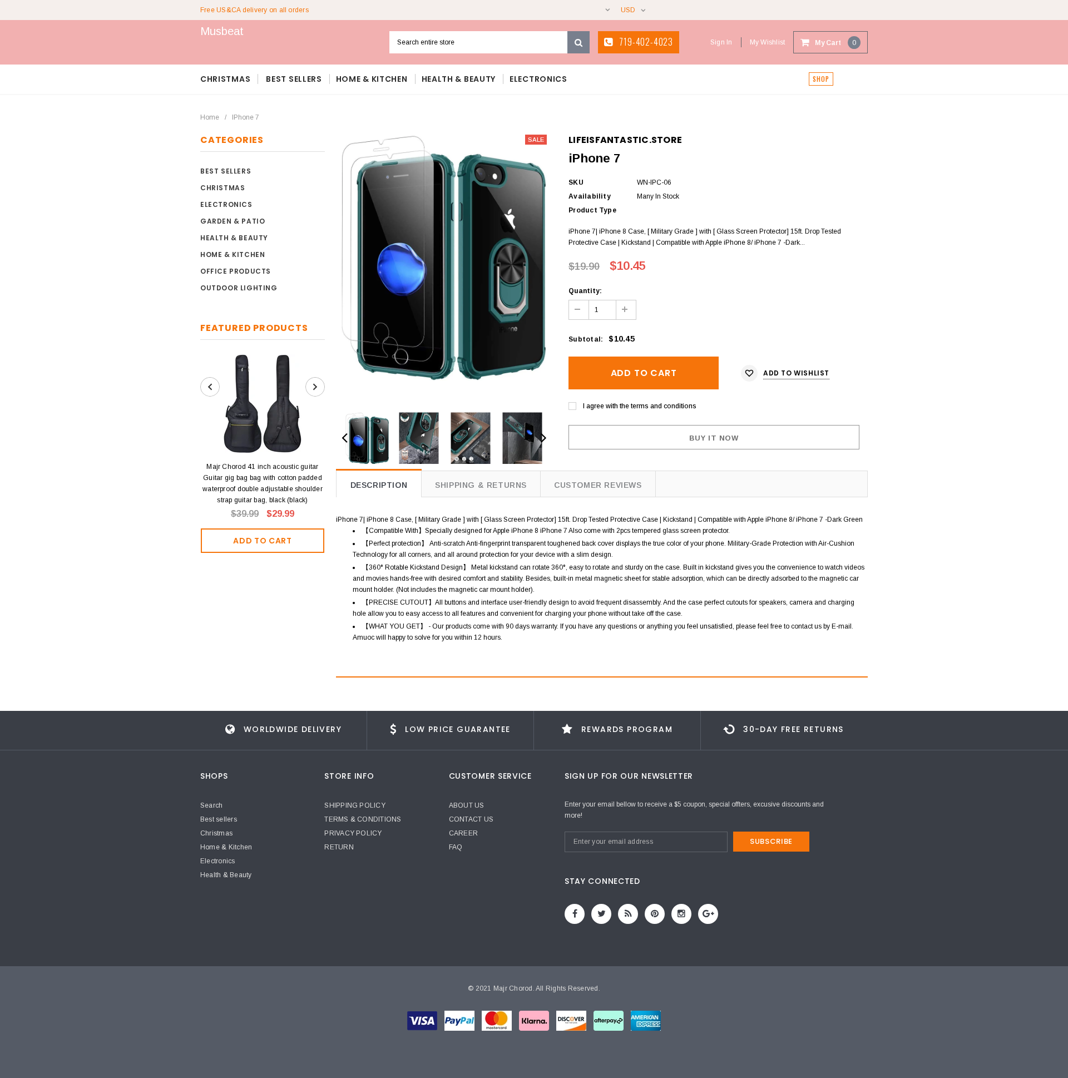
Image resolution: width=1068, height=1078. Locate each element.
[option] (444, 257)
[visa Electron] (460, 1021)
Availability (589, 196)
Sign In (721, 42)
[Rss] (628, 914)
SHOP (821, 79)
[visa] (423, 1021)
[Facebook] (575, 914)
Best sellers (225, 171)
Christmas (222, 187)
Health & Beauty (234, 238)
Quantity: (585, 291)
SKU (576, 182)
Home (209, 117)
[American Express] (572, 1021)
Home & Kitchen (232, 254)
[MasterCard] (497, 1021)
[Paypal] (646, 1021)
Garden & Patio (232, 221)
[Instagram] (681, 914)
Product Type (592, 210)
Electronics (226, 204)
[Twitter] (601, 914)
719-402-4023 (645, 41)
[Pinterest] (655, 914)
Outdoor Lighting (239, 288)
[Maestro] (535, 1021)
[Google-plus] (708, 914)
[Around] (609, 1021)
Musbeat (222, 31)
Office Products (235, 271)
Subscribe (771, 841)
